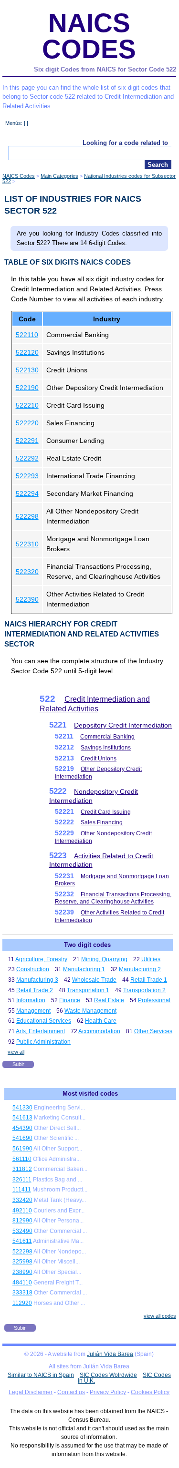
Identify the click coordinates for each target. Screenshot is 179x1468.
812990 (22, 1220)
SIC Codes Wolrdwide (108, 1375)
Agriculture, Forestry (41, 959)
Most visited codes (90, 1093)
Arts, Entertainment (40, 1031)
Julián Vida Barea (110, 1354)
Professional (154, 1000)
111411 (21, 1189)
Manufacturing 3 (37, 979)
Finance (69, 1000)
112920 (22, 1303)
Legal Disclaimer (31, 1392)
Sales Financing (102, 822)
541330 (22, 1107)
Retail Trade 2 (34, 990)
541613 (22, 1117)
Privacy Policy (108, 1392)
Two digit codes (87, 944)
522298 (27, 516)
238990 (22, 1272)
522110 (27, 335)
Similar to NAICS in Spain (41, 1375)
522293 (27, 476)
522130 (27, 370)
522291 (27, 440)
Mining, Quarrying (104, 959)
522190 (27, 387)
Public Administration (43, 1041)
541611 (22, 1241)
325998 (22, 1261)
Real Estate (109, 1000)
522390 (27, 599)
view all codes (160, 1316)
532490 (22, 1231)
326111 (22, 1179)
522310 (27, 544)
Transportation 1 (88, 990)
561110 (22, 1159)
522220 (27, 423)
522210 (27, 405)
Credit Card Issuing (106, 812)
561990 (22, 1148)
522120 (27, 352)
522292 (27, 458)
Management (33, 1010)
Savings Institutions (106, 747)
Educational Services (43, 1020)
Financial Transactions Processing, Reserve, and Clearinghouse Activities (113, 898)
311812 (22, 1169)
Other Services (153, 1031)
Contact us (71, 1392)
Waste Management (90, 1010)
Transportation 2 (144, 990)
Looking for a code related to (125, 142)
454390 (22, 1128)
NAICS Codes (89, 36)
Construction (32, 969)
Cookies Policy (150, 1392)
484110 (22, 1282)
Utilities (150, 959)
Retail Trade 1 (148, 979)
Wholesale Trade (94, 979)
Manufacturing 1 (84, 969)
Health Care (100, 1020)
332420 (22, 1200)
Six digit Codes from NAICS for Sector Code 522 (105, 69)
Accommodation (99, 1031)
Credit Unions (98, 758)
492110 (22, 1210)
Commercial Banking (107, 736)
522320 (27, 571)
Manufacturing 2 (140, 969)
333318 (22, 1292)
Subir (18, 1064)
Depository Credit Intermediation (123, 725)
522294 (27, 493)
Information (30, 1000)
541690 (22, 1138)
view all (16, 1052)
